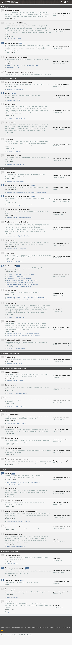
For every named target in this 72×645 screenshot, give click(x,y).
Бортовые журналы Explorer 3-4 (15, 297)
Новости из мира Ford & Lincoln (15, 23)
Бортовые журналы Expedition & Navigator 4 (19, 236)
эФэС (62, 97)
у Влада (62, 146)
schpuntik (62, 31)
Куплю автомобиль (12, 563)
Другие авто (9, 398)
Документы (56, 605)
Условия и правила (30, 627)
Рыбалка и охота (35, 482)
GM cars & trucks (10, 385)
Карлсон (62, 86)
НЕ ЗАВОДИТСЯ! (57, 309)
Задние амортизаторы (59, 212)
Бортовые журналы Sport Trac (15, 164)
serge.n (62, 129)
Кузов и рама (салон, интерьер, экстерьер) (18, 286)
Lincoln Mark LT (10, 123)
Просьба (55, 539)
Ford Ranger (9, 139)
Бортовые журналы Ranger (14, 151)
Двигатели (31, 297)
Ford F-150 (8, 93)
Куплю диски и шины (12, 597)
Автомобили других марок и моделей (14, 368)
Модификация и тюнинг (10, 411)
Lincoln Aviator (10, 321)
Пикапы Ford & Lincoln (9, 79)
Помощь (59, 627)
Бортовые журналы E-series (14, 363)
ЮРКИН (62, 295)
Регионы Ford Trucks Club (13, 501)
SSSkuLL (62, 245)
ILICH (61, 189)
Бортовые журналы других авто (15, 406)
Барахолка (8, 602)
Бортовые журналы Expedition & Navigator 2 (19, 205)
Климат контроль (35, 335)
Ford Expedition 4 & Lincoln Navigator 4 (17, 222)
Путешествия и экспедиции (14, 526)
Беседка (8, 474)
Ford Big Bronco (10, 240)
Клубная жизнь (7, 470)
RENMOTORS (19, 65)
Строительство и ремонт (13, 484)
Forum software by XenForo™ (16, 635)
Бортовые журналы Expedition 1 (15, 192)
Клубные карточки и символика (15, 546)
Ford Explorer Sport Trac (13, 156)
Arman (61, 390)
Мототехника (23, 482)
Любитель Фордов (65, 345)
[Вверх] (69, 627)
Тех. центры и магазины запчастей (17, 459)
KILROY (62, 361)
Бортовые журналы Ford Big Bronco (16, 248)
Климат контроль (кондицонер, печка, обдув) (19, 282)
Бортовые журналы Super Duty (15, 89)
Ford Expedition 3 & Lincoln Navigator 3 (17, 209)
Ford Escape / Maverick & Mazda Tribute (18, 340)
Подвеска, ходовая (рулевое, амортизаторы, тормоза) (22, 284)
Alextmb (62, 177)
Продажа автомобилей (13, 555)
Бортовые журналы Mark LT (14, 135)
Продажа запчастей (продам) (15, 568)
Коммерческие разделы (10, 551)
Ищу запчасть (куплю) (12, 580)
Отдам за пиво (10, 612)
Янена (61, 452)
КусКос (62, 15)
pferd (61, 402)
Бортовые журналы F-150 (13, 100)
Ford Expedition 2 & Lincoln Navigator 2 (17, 196)
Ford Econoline (10, 357)
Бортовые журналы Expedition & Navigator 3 (19, 217)
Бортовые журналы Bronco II (14, 261)
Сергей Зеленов (64, 201)
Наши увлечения (11, 482)
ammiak (62, 493)
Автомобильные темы (12, 11)
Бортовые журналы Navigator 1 (37, 192)
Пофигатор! (56, 558)
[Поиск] (67, 2)
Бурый (61, 214)
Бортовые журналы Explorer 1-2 (15, 274)
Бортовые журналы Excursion (15, 181)
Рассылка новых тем (18, 627)
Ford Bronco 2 (9, 253)
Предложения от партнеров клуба (16, 57)
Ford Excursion (10, 173)
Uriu (61, 329)
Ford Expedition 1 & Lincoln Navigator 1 (17, 185)
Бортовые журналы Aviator (14, 333)
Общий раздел (7, 7)
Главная (65, 627)
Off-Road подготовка (12, 415)
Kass (61, 112)
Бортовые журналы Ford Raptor (15, 118)
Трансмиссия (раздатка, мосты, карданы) (18, 278)
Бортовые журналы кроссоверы (15, 348)
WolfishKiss (63, 160)
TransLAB (9, 65)
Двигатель (31, 274)
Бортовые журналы (11, 43)
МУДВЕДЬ (62, 431)
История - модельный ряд (13, 38)
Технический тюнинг (12, 427)
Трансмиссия (41, 297)
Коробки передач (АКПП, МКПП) (15, 276)
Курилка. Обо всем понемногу (62, 477)
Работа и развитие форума (14, 534)
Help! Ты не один (10, 488)
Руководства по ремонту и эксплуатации (19, 72)
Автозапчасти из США (12, 67)
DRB (61, 442)
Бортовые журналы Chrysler (14, 380)
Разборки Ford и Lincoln (32, 65)
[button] (2, 2)
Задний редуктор (58, 293)
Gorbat (61, 377)
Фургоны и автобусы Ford (11, 353)
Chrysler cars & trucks (12, 372)
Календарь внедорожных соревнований (18, 521)
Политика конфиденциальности (46, 627)
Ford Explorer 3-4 (10, 290)
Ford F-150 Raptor (11, 104)
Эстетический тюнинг (12, 438)
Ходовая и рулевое (12, 335)
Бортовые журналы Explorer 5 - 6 (15, 317)
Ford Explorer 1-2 (10, 266)
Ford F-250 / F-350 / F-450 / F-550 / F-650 (18, 82)
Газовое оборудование (13, 448)
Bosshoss (63, 276)
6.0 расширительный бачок (61, 84)
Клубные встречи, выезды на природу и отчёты (21, 511)
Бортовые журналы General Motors (16, 393)
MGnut (61, 258)
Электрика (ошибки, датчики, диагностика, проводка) (21, 280)
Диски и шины (10, 589)
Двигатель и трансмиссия (32, 333)
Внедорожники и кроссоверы (12, 169)
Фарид (61, 607)
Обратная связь (6, 627)
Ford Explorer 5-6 (10, 303)
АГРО (62, 48)
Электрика (9, 299)
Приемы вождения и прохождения (16, 423)
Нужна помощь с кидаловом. (62, 491)
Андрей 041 (63, 419)
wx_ (61, 583)
